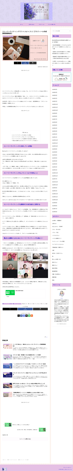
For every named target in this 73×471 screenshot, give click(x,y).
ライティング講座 (44, 303)
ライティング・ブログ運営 (8, 303)
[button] (32, 63)
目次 (24, 132)
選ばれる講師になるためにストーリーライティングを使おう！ (25, 140)
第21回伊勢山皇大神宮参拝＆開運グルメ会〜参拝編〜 (61, 41)
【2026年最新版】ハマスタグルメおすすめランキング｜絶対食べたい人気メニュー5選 (61, 47)
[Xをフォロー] (19, 316)
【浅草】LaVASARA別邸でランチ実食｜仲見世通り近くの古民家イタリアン (61, 52)
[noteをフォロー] (26, 316)
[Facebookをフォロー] (21, 316)
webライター (25, 303)
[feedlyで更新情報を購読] (29, 316)
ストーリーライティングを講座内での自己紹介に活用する (25, 138)
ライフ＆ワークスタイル (17, 303)
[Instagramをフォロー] (24, 316)
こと (61, 298)
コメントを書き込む (25, 439)
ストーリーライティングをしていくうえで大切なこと (24, 136)
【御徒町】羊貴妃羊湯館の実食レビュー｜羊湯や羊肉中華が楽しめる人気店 (61, 57)
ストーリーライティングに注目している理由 (22, 135)
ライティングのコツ (37, 303)
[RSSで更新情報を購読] (32, 316)
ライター (30, 303)
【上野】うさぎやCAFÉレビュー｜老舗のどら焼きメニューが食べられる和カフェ (61, 63)
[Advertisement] (25, 80)
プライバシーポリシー (67, 467)
